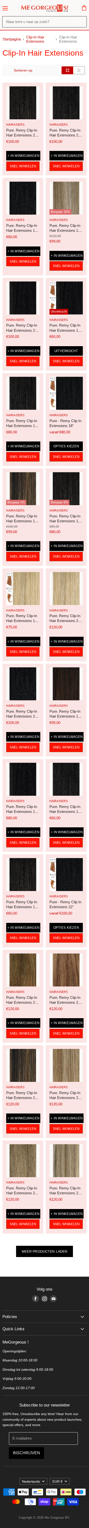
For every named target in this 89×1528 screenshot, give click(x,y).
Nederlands (31, 1481)
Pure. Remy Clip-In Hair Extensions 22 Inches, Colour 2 (64, 135)
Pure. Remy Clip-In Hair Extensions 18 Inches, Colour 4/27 (22, 521)
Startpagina (11, 39)
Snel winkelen (23, 166)
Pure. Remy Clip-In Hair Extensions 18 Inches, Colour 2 (21, 426)
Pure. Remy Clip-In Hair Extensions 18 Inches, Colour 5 (64, 716)
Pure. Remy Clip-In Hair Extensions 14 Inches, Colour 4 (21, 907)
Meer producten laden (44, 1251)
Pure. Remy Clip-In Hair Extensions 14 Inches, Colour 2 (64, 812)
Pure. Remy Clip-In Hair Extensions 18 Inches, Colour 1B (21, 812)
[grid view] (67, 70)
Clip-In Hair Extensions (35, 39)
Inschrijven (26, 1453)
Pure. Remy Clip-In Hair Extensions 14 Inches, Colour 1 (21, 230)
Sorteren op (23, 70)
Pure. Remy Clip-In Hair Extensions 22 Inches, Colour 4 (21, 135)
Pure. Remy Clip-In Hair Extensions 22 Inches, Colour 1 (21, 716)
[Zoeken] (80, 21)
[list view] (79, 70)
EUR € (57, 1481)
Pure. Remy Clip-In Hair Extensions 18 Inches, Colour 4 (64, 521)
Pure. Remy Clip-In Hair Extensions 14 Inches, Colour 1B (64, 330)
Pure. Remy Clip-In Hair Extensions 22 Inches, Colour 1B (21, 330)
